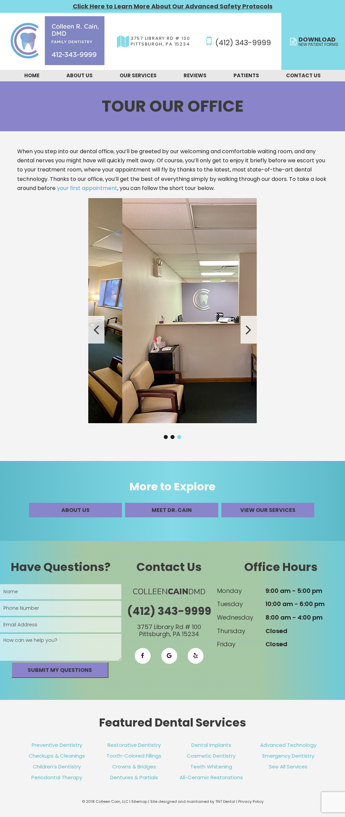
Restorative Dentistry (134, 744)
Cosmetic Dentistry (211, 755)
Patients (246, 75)
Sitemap (139, 801)
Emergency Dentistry (288, 755)
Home (31, 75)
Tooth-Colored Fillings (133, 755)
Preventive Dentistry (57, 744)
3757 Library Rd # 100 (160, 41)
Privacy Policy (250, 801)
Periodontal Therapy (56, 777)
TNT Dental (225, 801)
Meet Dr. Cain (172, 510)
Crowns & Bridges (134, 766)
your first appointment (87, 188)
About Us (79, 75)
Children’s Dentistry (57, 766)
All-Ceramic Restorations (211, 777)
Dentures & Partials (134, 777)
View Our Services (267, 510)
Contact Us (303, 75)
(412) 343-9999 (242, 42)
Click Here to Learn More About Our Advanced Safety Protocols (173, 6)
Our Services (138, 75)
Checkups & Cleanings (57, 755)
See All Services (288, 766)
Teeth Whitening (211, 766)
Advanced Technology (288, 744)
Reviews (195, 75)
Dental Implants (211, 744)
